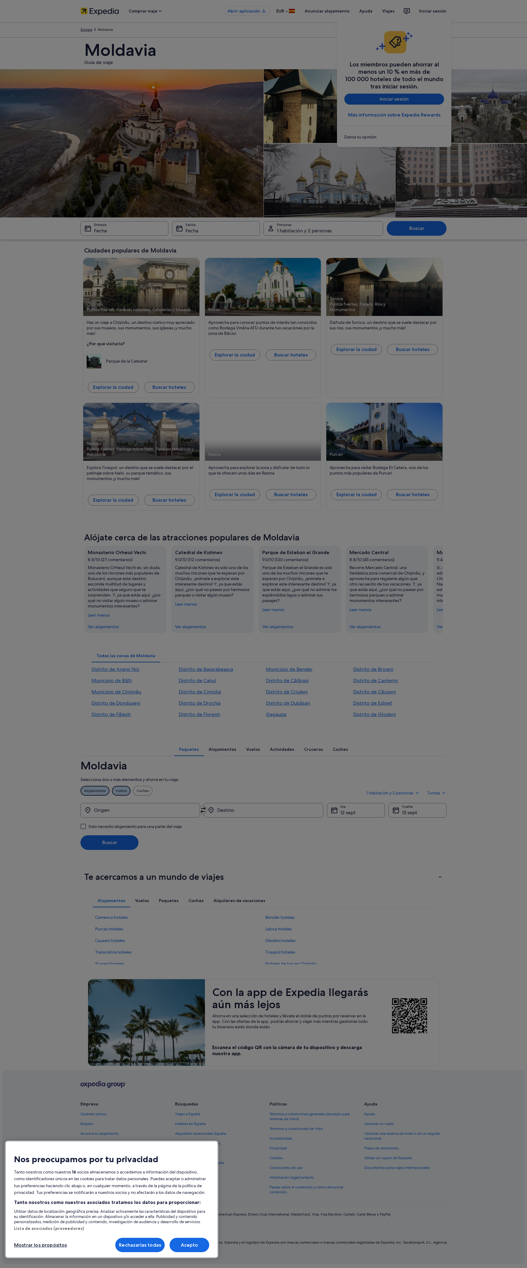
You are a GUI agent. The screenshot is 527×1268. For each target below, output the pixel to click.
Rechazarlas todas (140, 1245)
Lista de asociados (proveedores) (49, 1228)
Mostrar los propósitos (40, 1245)
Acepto (189, 1245)
